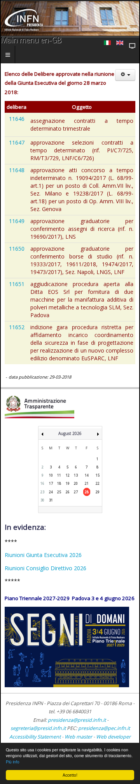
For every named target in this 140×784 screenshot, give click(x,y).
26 (68, 491)
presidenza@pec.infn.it (104, 728)
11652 (16, 327)
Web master (78, 736)
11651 (16, 284)
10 (51, 475)
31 (51, 500)
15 (98, 475)
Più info (12, 762)
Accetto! (70, 775)
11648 (16, 170)
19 (68, 483)
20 (76, 483)
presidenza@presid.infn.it (77, 720)
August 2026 (70, 433)
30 (42, 500)
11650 (16, 248)
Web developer (113, 736)
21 (87, 483)
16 (42, 483)
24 (51, 491)
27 (76, 491)
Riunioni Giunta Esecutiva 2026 (43, 555)
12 (68, 475)
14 (87, 475)
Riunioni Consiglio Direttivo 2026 (45, 568)
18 (59, 483)
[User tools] (125, 75)
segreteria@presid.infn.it (38, 728)
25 (59, 491)
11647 (16, 142)
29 (98, 491)
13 (76, 475)
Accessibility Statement (35, 736)
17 (51, 483)
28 (87, 491)
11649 (16, 221)
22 (98, 483)
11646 (16, 118)
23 (42, 491)
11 (59, 475)
